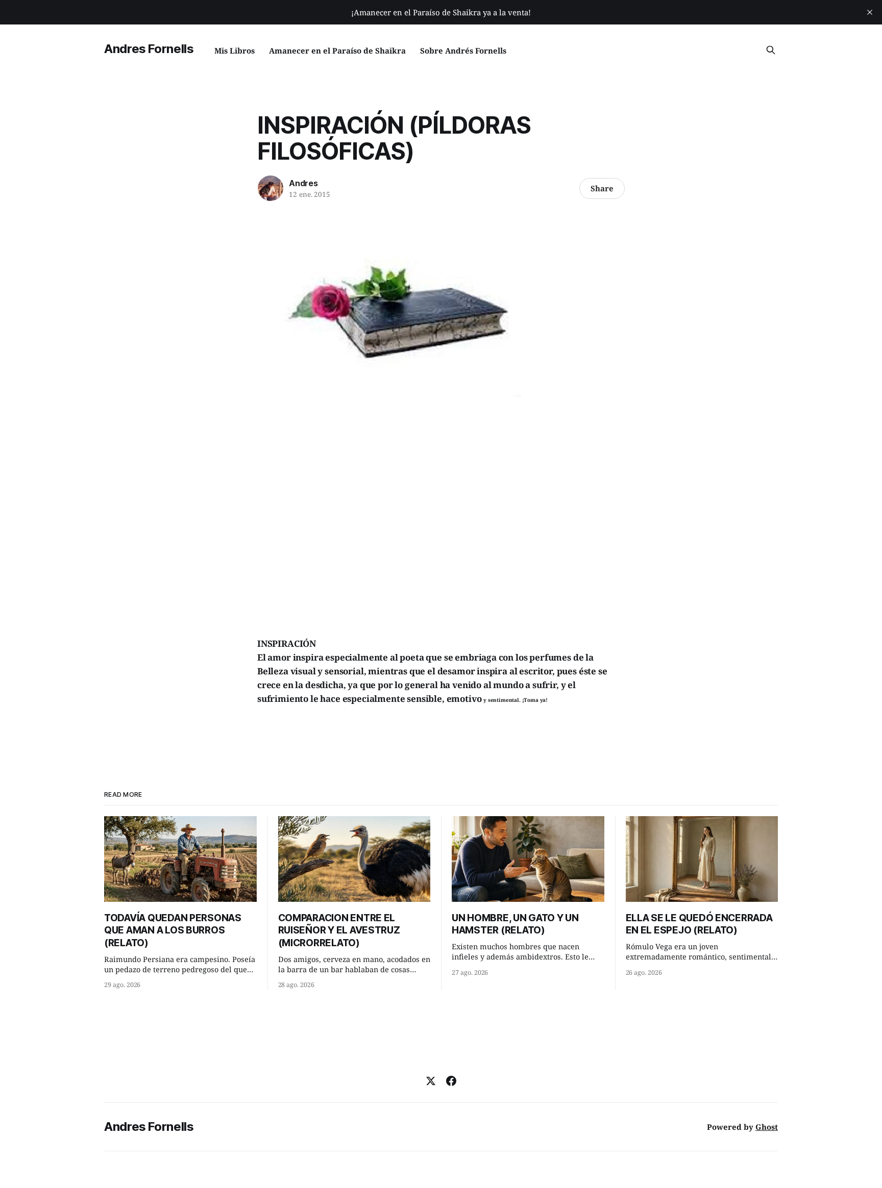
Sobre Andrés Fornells (463, 50)
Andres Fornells (149, 48)
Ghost (766, 1127)
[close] (870, 12)
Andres (303, 183)
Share (602, 188)
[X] (431, 1081)
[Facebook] (451, 1081)
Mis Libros (234, 50)
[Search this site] (771, 50)
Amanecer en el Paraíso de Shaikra (337, 50)
